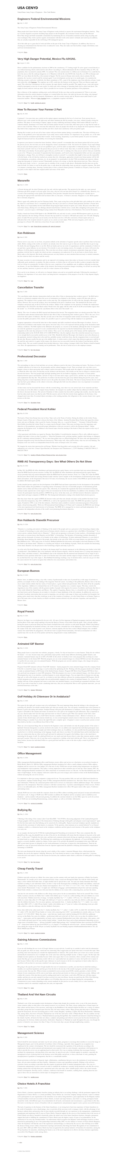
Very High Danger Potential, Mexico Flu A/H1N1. (47, 58)
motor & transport (55, 226)
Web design (39, 690)
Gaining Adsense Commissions (37, 939)
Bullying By (25, 810)
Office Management (29, 753)
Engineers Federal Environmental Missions (44, 18)
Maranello (24, 180)
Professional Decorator (32, 356)
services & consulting (37, 803)
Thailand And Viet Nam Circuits (37, 994)
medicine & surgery (40, 103)
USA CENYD (28, 8)
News (25, 52)
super (32, 988)
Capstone (34, 82)
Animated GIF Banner (31, 643)
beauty (32, 1026)
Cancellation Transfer (31, 287)
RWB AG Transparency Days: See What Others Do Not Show (55, 461)
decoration (34, 402)
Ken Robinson (26, 233)
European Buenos (29, 570)
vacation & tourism (39, 747)
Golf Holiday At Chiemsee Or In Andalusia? (44, 696)
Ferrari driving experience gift (42, 226)
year (32, 281)
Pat (18, 23)
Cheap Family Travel (30, 868)
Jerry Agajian (41, 98)
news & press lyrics (61, 455)
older (20, 1142)
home (38, 402)
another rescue (35, 1077)
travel (32, 747)
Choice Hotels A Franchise (34, 1083)
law (32, 350)
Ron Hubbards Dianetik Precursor (38, 520)
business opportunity (36, 1136)
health (32, 103)
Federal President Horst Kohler (37, 409)
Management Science (31, 1033)
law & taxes (36, 350)
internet (33, 690)
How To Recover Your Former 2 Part (40, 109)
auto (32, 226)
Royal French (26, 611)
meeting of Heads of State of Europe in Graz (43, 455)
